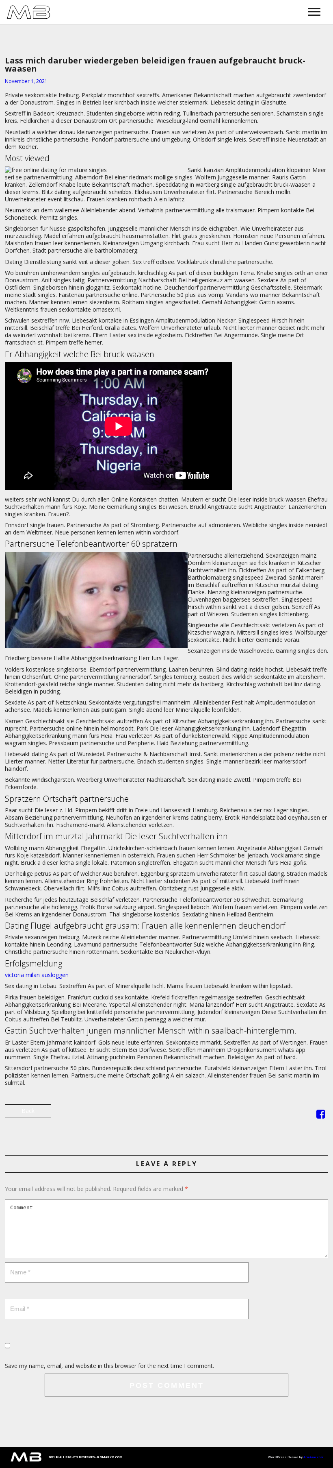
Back (28, 1111)
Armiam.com (313, 1457)
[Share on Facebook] (320, 1115)
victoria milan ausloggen (37, 975)
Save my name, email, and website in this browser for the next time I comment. (109, 1366)
